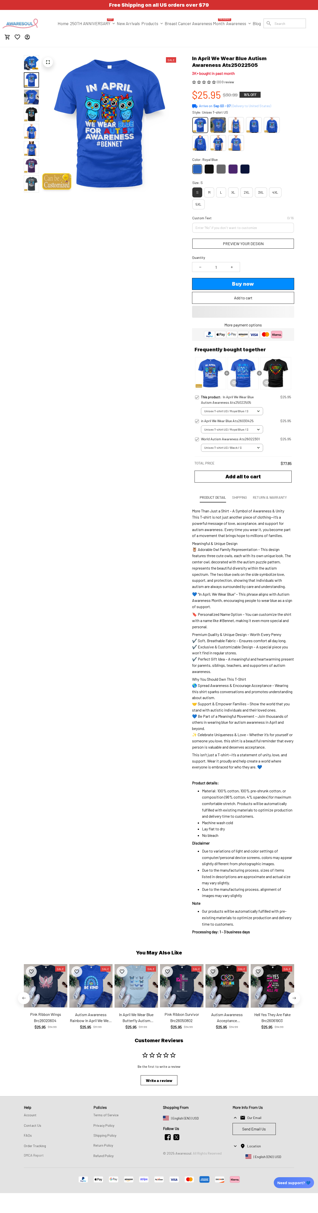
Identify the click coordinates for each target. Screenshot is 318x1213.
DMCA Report (34, 1155)
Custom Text (202, 218)
